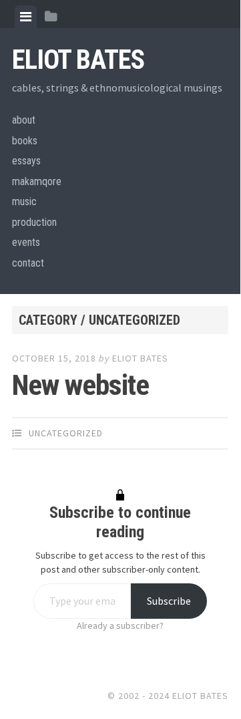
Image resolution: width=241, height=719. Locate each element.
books (24, 140)
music (24, 201)
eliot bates (140, 358)
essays (26, 160)
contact (28, 263)
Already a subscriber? (120, 625)
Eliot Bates (78, 60)
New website (80, 385)
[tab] (26, 16)
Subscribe (169, 600)
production (34, 222)
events (26, 242)
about (23, 120)
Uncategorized (66, 433)
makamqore (36, 181)
